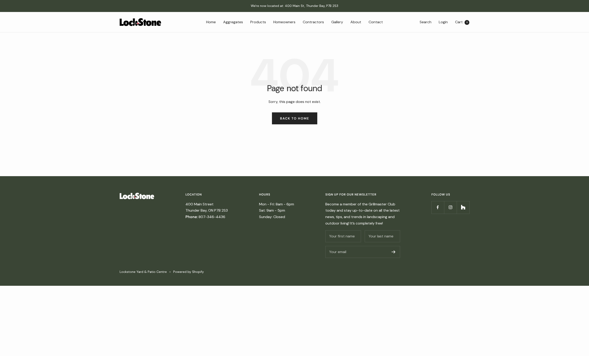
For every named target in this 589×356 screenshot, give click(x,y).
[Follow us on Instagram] (450, 207)
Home (211, 21)
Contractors (313, 21)
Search (425, 21)
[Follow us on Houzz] (463, 207)
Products (258, 21)
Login (443, 21)
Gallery (337, 21)
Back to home (294, 118)
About (355, 21)
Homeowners (284, 21)
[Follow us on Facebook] (437, 207)
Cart (461, 21)
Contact (376, 21)
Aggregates (233, 21)
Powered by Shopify (188, 272)
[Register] (394, 252)
